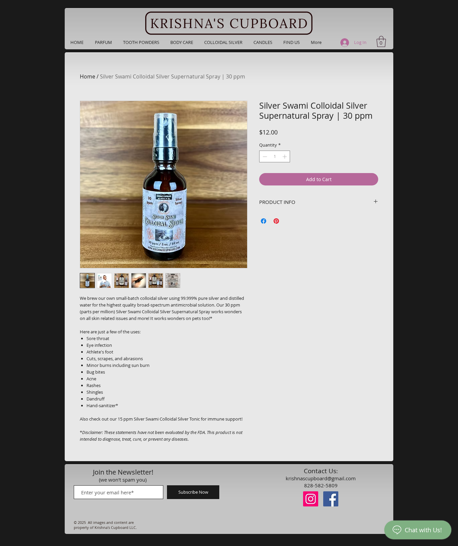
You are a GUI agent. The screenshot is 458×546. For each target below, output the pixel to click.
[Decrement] (264, 156)
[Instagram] (310, 498)
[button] (103, 42)
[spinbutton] (274, 156)
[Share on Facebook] (264, 221)
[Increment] (285, 156)
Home (87, 76)
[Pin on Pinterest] (276, 221)
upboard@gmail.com (331, 478)
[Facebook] (330, 498)
